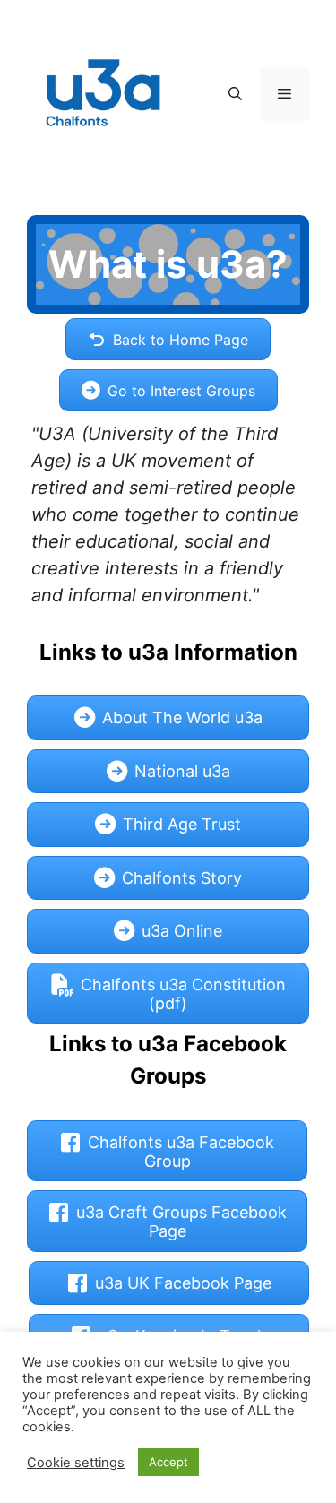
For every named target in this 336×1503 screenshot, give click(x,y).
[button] (235, 94)
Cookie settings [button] (76, 1463)
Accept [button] (168, 1462)
